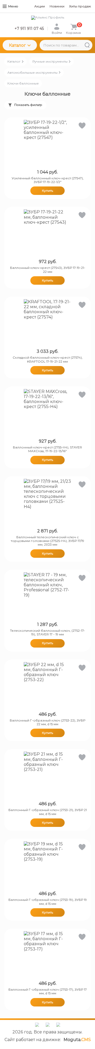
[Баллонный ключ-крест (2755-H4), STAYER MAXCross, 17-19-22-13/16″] (47, 412)
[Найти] (87, 45)
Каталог (17, 45)
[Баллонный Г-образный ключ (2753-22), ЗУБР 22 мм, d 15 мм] (47, 685)
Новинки (57, 6)
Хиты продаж (80, 6)
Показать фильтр (28, 105)
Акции (39, 6)
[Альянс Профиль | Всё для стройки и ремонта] (47, 18)
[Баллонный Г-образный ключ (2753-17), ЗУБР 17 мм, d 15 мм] (47, 955)
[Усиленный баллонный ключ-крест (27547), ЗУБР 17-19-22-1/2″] (47, 143)
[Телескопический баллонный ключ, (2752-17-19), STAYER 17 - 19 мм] (47, 596)
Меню (13, 6)
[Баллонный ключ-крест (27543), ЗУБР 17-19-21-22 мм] (47, 233)
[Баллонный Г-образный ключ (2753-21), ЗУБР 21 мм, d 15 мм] (47, 775)
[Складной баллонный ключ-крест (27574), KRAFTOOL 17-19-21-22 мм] (47, 323)
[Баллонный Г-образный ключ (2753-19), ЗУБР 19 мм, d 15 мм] (47, 865)
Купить (47, 191)
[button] (82, 126)
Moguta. (77, 1039)
